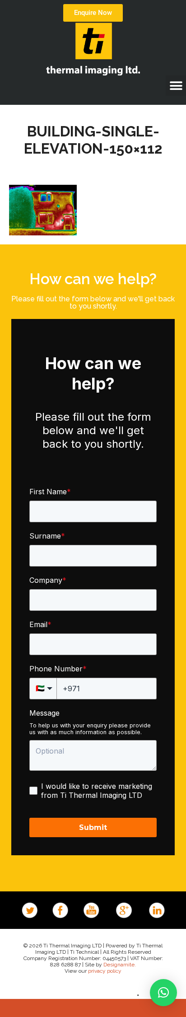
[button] (176, 85)
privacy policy (104, 971)
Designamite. (119, 964)
